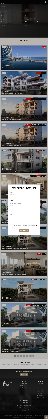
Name (11, 209)
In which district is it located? (16, 203)
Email (11, 214)
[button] (24, 194)
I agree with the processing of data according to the (25, 226)
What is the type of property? (16, 198)
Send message (23, 230)
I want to (11, 192)
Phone (11, 220)
